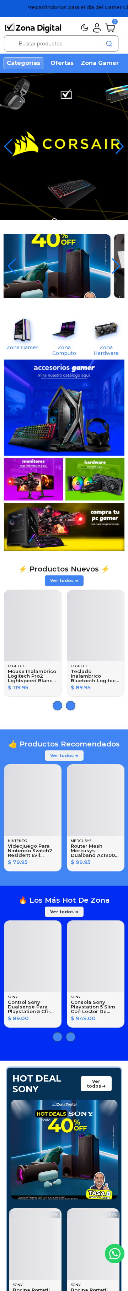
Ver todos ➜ (64, 580)
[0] (110, 27)
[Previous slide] (70, 705)
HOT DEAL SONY (37, 1083)
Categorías (23, 63)
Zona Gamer (100, 63)
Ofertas (62, 63)
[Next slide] (57, 705)
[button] (119, 146)
